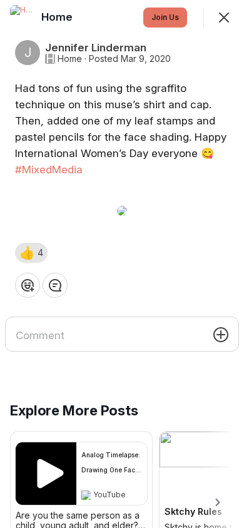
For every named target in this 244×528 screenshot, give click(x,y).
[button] (31, 253)
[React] (27, 285)
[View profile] (22, 17)
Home (70, 59)
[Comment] (55, 285)
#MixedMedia (49, 169)
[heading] (58, 16)
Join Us (165, 17)
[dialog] (122, 264)
